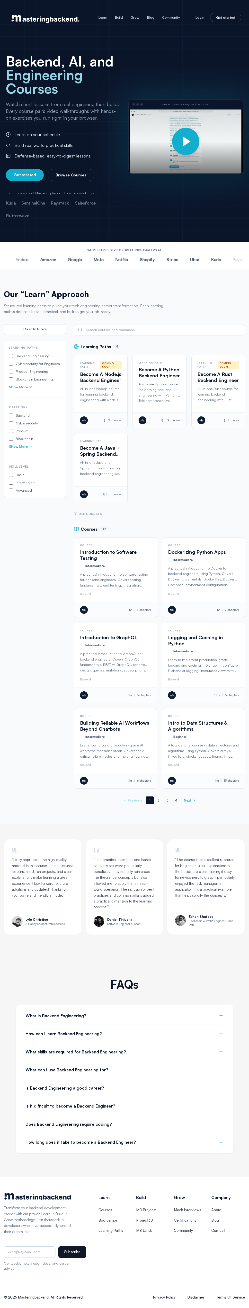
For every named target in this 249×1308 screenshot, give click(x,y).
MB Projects (146, 1210)
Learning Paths (110, 1230)
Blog (150, 17)
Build (119, 17)
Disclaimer (195, 1297)
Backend (85, 594)
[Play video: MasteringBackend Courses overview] (186, 141)
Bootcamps (108, 1220)
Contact (218, 1230)
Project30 (144, 1220)
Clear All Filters (35, 329)
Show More (18, 387)
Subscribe (72, 1252)
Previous (135, 800)
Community (171, 17)
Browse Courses (71, 175)
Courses (105, 1210)
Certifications (185, 1220)
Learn (102, 17)
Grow (135, 17)
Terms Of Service (230, 1297)
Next (187, 800)
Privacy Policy (164, 1297)
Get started (225, 17)
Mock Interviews (187, 1210)
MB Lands (144, 1230)
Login (200, 17)
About (216, 1210)
